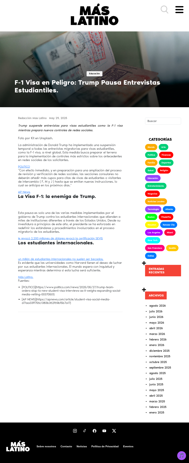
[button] (164, 10)
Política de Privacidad (105, 446)
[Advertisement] (70, 347)
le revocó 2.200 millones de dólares (42, 238)
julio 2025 (155, 379)
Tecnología (153, 209)
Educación (153, 178)
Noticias (82, 446)
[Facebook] (94, 430)
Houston (152, 224)
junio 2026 (156, 317)
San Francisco (155, 248)
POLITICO (24, 166)
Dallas (151, 256)
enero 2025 (156, 412)
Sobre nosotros (46, 446)
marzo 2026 (157, 334)
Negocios (152, 193)
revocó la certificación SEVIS (84, 238)
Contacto (66, 446)
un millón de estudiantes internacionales (45, 259)
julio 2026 (155, 311)
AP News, (24, 192)
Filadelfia (166, 217)
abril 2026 (156, 328)
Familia (151, 162)
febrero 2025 (157, 407)
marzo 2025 (157, 401)
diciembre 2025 (159, 350)
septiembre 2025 (160, 367)
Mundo (151, 147)
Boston (151, 217)
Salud (150, 170)
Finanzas (166, 155)
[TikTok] (85, 430)
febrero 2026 (157, 339)
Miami (170, 232)
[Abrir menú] (179, 10)
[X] (114, 430)
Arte (163, 147)
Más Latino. (25, 277)
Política (151, 155)
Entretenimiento (156, 186)
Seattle (172, 248)
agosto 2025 (157, 373)
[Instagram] (75, 430)
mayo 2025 (156, 390)
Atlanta (169, 209)
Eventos (128, 446)
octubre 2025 (158, 362)
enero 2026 (156, 345)
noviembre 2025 (159, 356)
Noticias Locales (156, 201)
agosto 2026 (157, 305)
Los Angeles (154, 232)
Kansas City (169, 224)
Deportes (166, 162)
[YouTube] (104, 430)
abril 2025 (156, 395)
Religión (164, 170)
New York (153, 240)
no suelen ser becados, (87, 259)
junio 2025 (156, 384)
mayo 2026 (156, 322)
